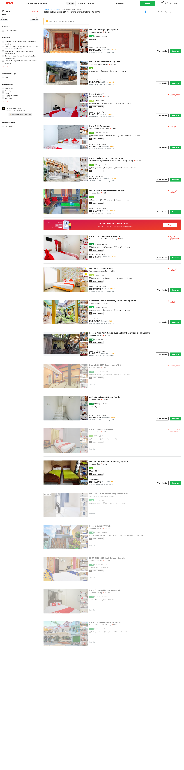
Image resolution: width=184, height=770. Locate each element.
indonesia (46, 9)
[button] (35, 12)
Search (147, 3)
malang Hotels (55, 9)
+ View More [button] (6, 67)
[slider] (3, 18)
